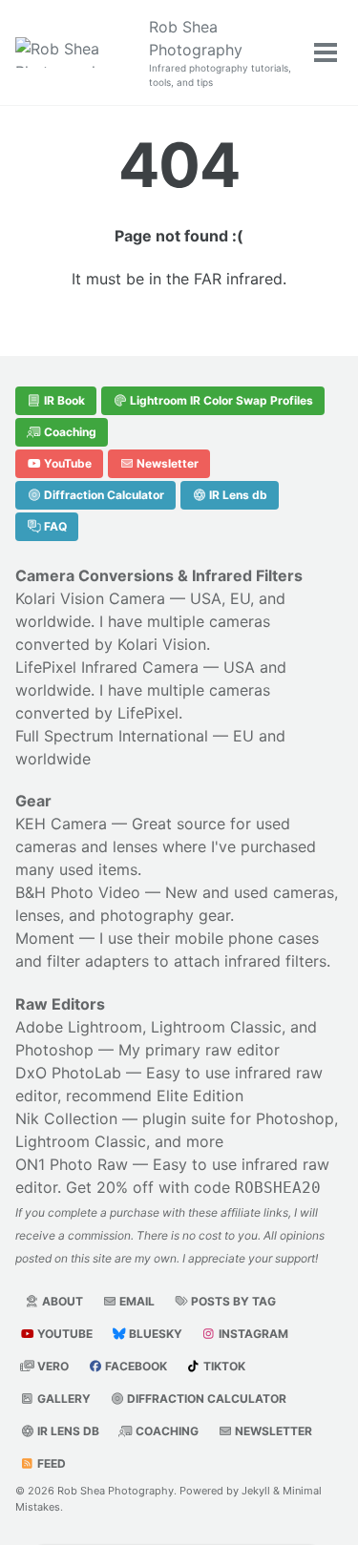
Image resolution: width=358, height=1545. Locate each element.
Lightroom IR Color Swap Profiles (220, 400)
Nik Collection (66, 1118)
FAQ (54, 526)
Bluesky (154, 1333)
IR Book (63, 400)
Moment (44, 938)
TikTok (222, 1366)
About (61, 1301)
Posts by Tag (232, 1301)
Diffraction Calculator (102, 495)
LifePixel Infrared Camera (107, 667)
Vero (51, 1366)
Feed (50, 1463)
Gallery (62, 1398)
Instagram (252, 1333)
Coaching (68, 432)
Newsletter (166, 463)
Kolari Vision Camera (90, 598)
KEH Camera (61, 823)
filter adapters (98, 961)
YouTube (66, 463)
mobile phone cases (247, 938)
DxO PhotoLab (68, 1072)
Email (135, 1301)
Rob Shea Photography (220, 52)
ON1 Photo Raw (71, 1164)
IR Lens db (236, 495)
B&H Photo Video (77, 892)
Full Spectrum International (111, 735)
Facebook (134, 1366)
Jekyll (256, 1490)
